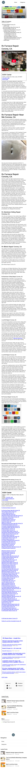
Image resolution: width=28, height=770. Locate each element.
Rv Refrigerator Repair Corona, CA (9, 537)
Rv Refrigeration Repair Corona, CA (9, 524)
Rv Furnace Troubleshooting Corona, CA (10, 526)
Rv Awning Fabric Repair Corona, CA (10, 531)
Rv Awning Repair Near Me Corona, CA (10, 556)
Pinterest (20, 685)
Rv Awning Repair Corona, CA (8, 520)
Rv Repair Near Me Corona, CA (8, 514)
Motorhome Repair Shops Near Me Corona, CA (12, 515)
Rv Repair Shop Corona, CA (8, 545)
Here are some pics (17, 338)
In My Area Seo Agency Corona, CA (9, 618)
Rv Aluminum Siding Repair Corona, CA (12, 29)
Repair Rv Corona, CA (6, 522)
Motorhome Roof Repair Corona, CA (10, 562)
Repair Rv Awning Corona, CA (8, 583)
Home (15, 2)
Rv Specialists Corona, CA (7, 518)
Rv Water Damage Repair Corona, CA (10, 533)
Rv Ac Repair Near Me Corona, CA (9, 559)
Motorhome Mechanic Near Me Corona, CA (11, 546)
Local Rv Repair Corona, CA (10, 33)
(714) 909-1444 (5, 78)
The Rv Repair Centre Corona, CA (9, 511)
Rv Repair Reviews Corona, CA (8, 519)
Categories (22, 2)
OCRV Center (6, 25)
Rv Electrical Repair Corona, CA (9, 507)
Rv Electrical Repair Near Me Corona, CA (11, 510)
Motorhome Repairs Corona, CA (9, 550)
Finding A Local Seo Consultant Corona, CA (11, 621)
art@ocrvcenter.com (9, 498)
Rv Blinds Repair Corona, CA (10, 31)
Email (10, 688)
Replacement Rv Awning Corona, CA (12, 39)
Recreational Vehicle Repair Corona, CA (12, 37)
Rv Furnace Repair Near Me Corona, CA (11, 27)
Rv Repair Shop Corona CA (9, 8)
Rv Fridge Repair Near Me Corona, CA (10, 569)
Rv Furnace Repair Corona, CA (8, 24)
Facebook (20, 683)
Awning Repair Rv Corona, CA (8, 528)
